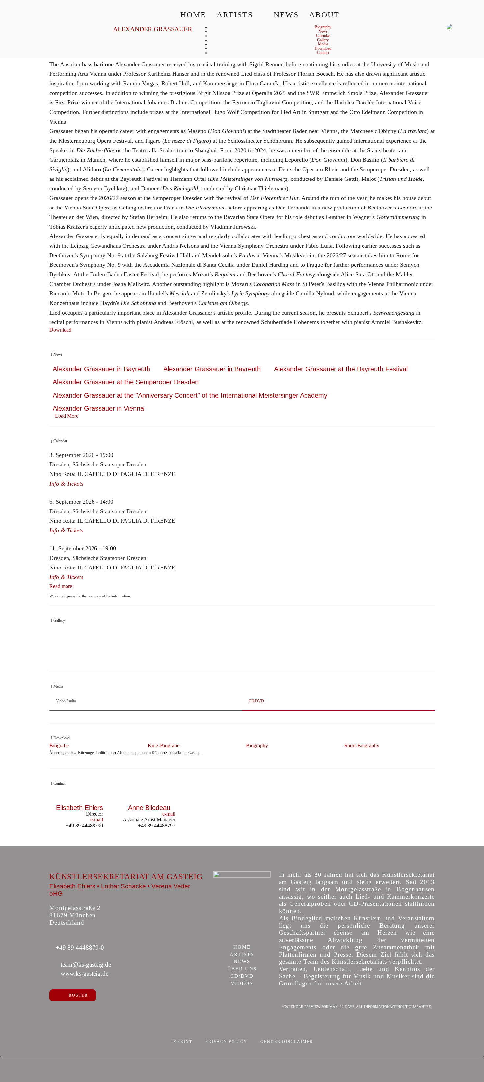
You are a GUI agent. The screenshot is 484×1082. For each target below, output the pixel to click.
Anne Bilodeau (149, 807)
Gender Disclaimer (286, 1042)
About (324, 15)
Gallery (323, 40)
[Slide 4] (252, 662)
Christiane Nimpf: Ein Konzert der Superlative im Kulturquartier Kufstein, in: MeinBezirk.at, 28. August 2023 (142, 653)
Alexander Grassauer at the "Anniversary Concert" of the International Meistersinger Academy (190, 395)
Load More (66, 416)
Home (193, 15)
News (286, 15)
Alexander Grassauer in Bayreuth (101, 369)
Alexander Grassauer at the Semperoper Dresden (126, 382)
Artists (235, 15)
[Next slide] (426, 843)
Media (323, 44)
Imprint (181, 1042)
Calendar (323, 35)
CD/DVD (242, 976)
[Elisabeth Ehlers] (80, 801)
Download (323, 48)
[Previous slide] (57, 843)
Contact (323, 52)
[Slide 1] (231, 662)
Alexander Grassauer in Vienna (98, 408)
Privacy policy (226, 1042)
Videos (242, 983)
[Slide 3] (245, 662)
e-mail (96, 819)
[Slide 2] (238, 662)
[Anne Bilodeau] (149, 801)
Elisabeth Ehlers (79, 807)
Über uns (242, 969)
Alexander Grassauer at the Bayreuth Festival (341, 369)
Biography (323, 27)
